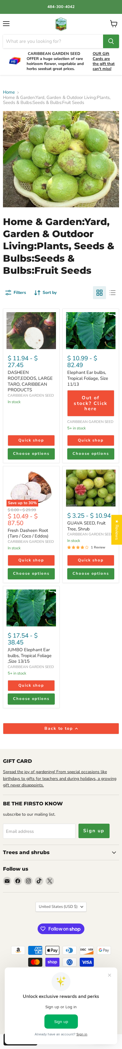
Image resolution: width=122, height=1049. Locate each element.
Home (9, 92)
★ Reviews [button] (117, 529)
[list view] (112, 292)
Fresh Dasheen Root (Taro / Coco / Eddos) (28, 533)
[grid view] (99, 292)
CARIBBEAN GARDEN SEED (31, 395)
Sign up (94, 831)
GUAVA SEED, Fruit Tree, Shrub (86, 526)
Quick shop (31, 440)
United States (58, 906)
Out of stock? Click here (91, 403)
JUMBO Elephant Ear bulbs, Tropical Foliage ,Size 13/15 (30, 655)
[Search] (111, 41)
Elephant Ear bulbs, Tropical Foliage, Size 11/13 (87, 378)
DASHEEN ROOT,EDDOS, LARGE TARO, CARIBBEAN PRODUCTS (30, 381)
